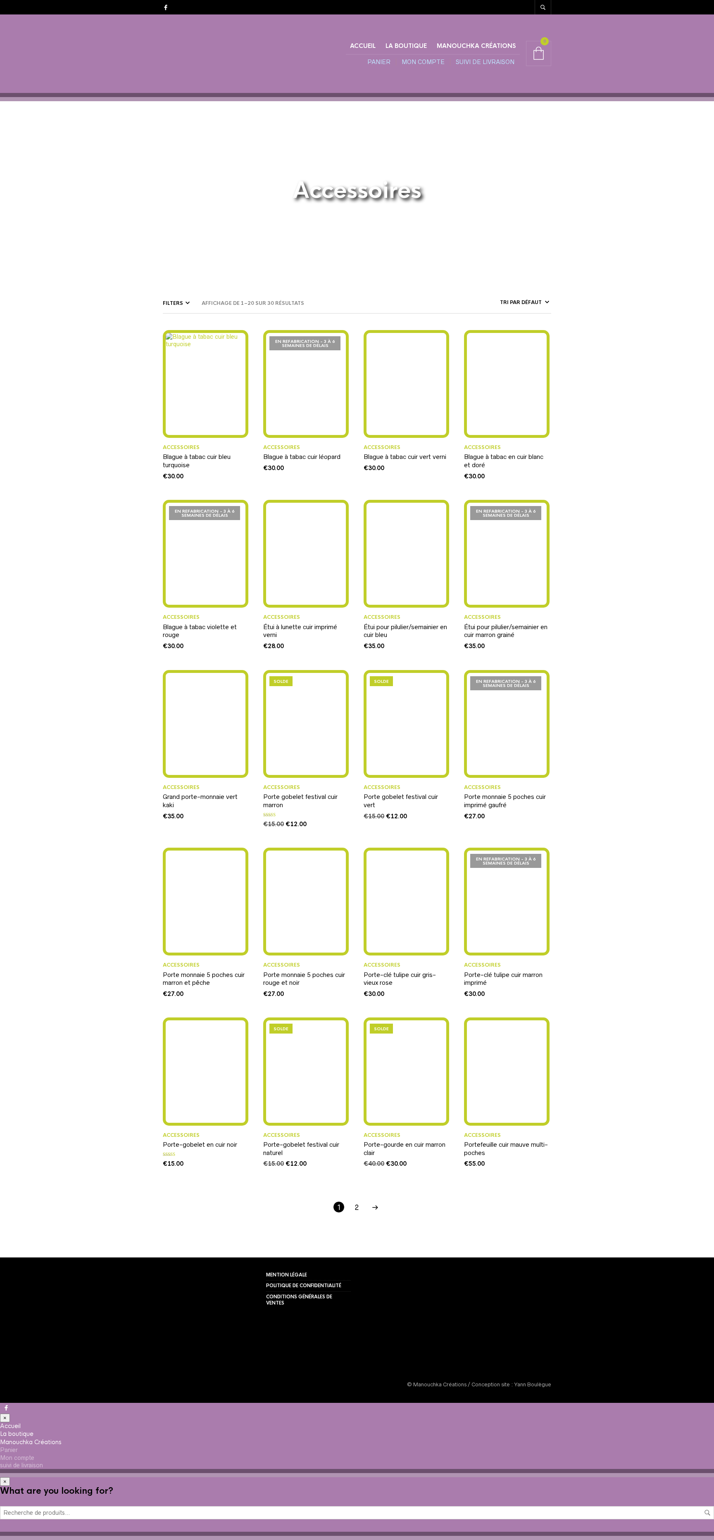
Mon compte (423, 62)
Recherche (707, 1512)
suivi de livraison (485, 62)
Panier (378, 62)
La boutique (406, 46)
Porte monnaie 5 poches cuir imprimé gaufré (505, 800)
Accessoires (181, 447)
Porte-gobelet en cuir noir (200, 1144)
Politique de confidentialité (303, 1285)
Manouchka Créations (476, 46)
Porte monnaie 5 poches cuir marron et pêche (204, 978)
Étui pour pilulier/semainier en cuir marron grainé (505, 631)
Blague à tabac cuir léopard (301, 456)
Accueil (363, 46)
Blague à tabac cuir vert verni (405, 456)
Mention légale (286, 1275)
